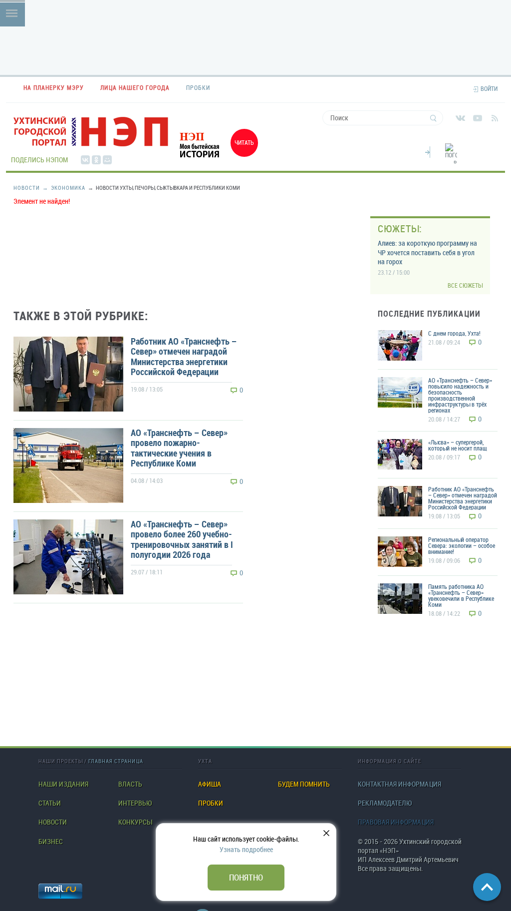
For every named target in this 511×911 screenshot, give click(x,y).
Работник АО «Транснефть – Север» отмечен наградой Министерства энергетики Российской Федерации (184, 356)
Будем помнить (304, 784)
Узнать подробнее (246, 849)
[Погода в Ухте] (451, 159)
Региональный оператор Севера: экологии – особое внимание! (461, 545)
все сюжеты (465, 285)
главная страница (115, 761)
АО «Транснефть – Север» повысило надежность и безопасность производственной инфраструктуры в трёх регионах (460, 395)
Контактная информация (399, 784)
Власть (130, 784)
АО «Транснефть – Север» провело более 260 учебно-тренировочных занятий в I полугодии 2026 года (182, 539)
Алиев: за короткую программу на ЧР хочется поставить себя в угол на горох (427, 252)
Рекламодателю (385, 803)
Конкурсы (135, 822)
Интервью (135, 803)
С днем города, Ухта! (454, 333)
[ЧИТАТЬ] (215, 159)
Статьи (49, 803)
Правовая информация (396, 822)
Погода (427, 150)
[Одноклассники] (96, 159)
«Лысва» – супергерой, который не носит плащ (457, 445)
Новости (26, 187)
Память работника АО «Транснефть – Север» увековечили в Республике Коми (461, 595)
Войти (489, 88)
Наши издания (63, 784)
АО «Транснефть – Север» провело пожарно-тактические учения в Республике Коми (179, 448)
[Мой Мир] (107, 159)
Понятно (246, 877)
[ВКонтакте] (85, 159)
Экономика (63, 187)
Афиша (209, 784)
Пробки (210, 803)
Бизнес (50, 841)
